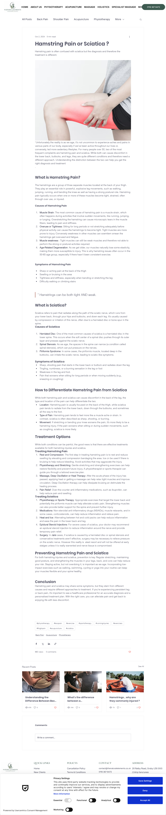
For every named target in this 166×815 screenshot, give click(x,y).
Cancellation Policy (76, 768)
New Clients (39, 772)
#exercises (117, 623)
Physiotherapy (102, 19)
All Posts (27, 19)
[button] (140, 19)
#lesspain (58, 623)
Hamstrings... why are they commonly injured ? (124, 699)
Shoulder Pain (61, 19)
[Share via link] (55, 644)
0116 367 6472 (105, 772)
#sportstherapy (85, 623)
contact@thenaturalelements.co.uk (115, 768)
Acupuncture (81, 19)
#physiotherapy (43, 623)
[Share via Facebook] (36, 644)
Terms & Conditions (76, 772)
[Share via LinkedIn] (49, 644)
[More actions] (129, 36)
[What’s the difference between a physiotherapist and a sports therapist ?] (83, 681)
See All (141, 666)
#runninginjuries (102, 623)
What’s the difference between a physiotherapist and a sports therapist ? (81, 699)
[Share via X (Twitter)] (42, 644)
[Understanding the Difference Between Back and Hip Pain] (41, 681)
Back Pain (42, 19)
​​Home (37, 768)
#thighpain (41, 628)
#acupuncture (56, 628)
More (118, 19)
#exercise (70, 623)
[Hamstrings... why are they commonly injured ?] (125, 681)
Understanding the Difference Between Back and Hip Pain (40, 699)
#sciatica (69, 628)
